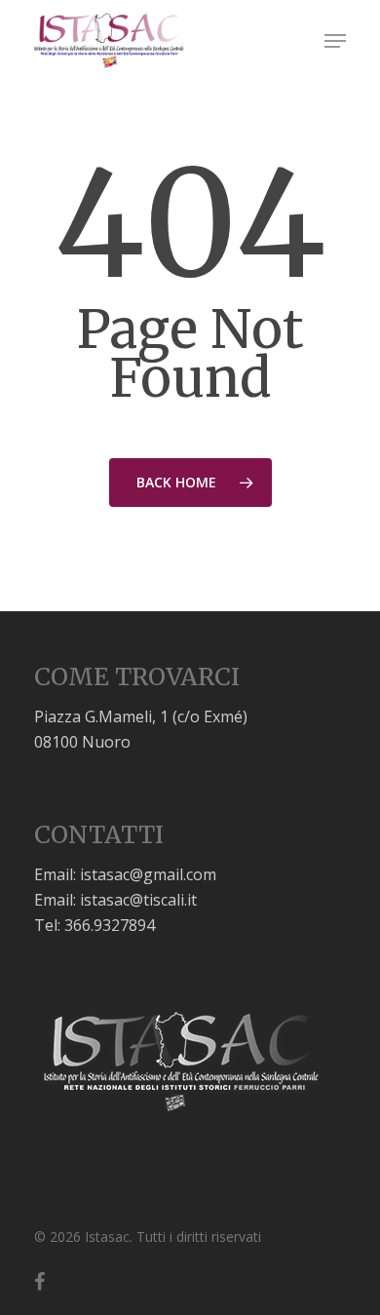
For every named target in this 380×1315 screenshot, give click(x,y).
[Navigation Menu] (335, 41)
